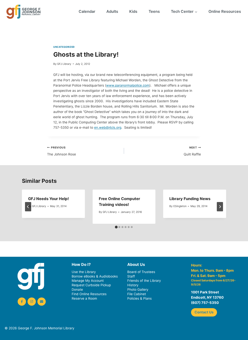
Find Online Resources (89, 294)
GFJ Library (64, 63)
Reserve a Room (84, 298)
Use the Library (84, 272)
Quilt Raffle (192, 151)
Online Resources (224, 11)
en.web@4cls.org (107, 127)
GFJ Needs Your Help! (48, 198)
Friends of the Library (144, 281)
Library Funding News (189, 198)
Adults (112, 11)
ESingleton (180, 206)
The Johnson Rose (61, 151)
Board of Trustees (141, 272)
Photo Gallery (137, 289)
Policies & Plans (139, 298)
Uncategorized (64, 46)
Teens (154, 11)
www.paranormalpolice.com (127, 85)
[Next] (220, 206)
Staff (131, 276)
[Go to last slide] (28, 206)
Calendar (87, 11)
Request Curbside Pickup (91, 285)
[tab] (116, 227)
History (132, 285)
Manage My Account (88, 281)
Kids (133, 11)
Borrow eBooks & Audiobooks (95, 276)
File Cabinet (136, 294)
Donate (77, 289)
